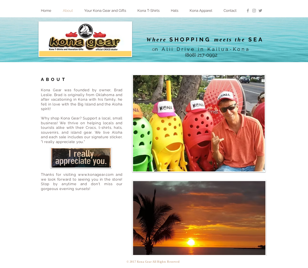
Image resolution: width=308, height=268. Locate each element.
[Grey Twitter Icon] (260, 10)
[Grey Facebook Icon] (247, 10)
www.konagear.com (96, 174)
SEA (256, 39)
